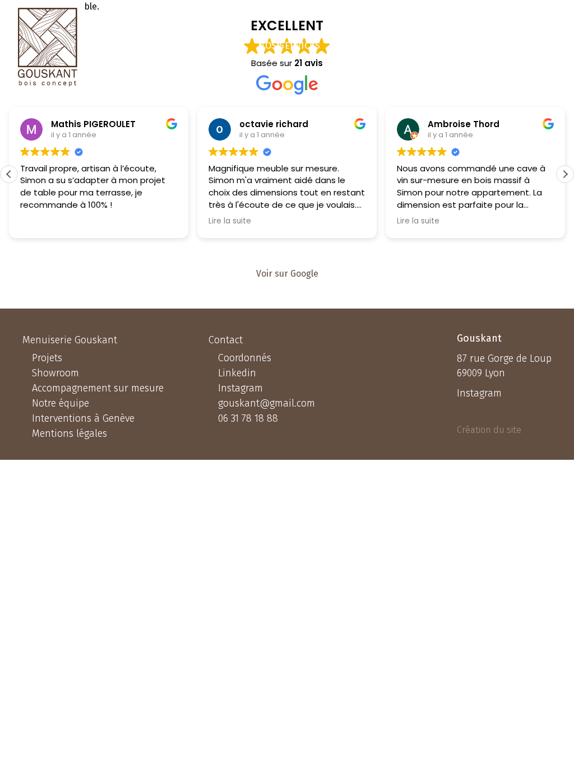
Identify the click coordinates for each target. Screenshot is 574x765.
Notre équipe (60, 403)
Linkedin (237, 373)
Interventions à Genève (83, 418)
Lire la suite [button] (230, 221)
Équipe (396, 45)
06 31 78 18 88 (515, 45)
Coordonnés (244, 358)
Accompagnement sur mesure (98, 388)
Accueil (229, 45)
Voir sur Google (287, 273)
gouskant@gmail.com (266, 403)
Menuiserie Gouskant (69, 340)
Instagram (240, 388)
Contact (442, 45)
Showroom (55, 373)
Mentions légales (69, 433)
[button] (565, 174)
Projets (349, 45)
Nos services (289, 45)
